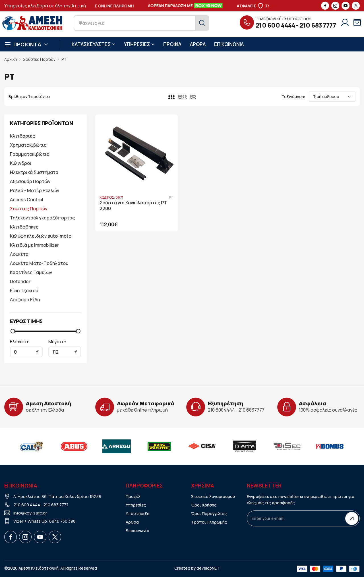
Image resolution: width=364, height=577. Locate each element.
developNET (208, 568)
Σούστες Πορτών (39, 59)
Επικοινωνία (137, 530)
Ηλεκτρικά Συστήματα (34, 172)
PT (64, 59)
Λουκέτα (19, 254)
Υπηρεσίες (136, 505)
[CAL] (31, 446)
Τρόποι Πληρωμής (209, 522)
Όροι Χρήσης (203, 505)
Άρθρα (132, 522)
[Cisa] (202, 446)
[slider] (13, 331)
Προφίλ (133, 496)
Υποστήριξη (137, 513)
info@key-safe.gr (30, 513)
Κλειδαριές (22, 136)
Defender (20, 281)
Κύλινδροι (21, 163)
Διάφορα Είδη (25, 299)
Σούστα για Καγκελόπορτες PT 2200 (133, 206)
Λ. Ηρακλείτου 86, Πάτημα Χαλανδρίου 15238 (57, 496)
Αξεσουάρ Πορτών (30, 181)
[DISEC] (287, 446)
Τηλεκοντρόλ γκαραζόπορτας (42, 218)
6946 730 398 (62, 521)
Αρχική (10, 59)
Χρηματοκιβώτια (28, 145)
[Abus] (74, 446)
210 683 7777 (317, 25)
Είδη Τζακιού (24, 290)
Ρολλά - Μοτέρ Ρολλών (34, 190)
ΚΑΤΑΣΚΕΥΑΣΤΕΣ (91, 44)
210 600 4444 (275, 25)
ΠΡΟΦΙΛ (172, 44)
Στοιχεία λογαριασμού (213, 496)
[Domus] (330, 446)
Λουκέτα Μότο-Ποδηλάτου (39, 263)
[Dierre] (244, 446)
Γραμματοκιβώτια (29, 154)
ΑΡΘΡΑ (198, 44)
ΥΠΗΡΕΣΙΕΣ (137, 44)
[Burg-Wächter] (159, 446)
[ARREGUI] (116, 446)
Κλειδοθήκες (24, 227)
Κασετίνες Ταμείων (31, 272)
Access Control (26, 199)
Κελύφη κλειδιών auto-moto (40, 236)
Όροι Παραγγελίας (209, 513)
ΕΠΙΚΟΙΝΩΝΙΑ (229, 44)
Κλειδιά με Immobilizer (34, 245)
